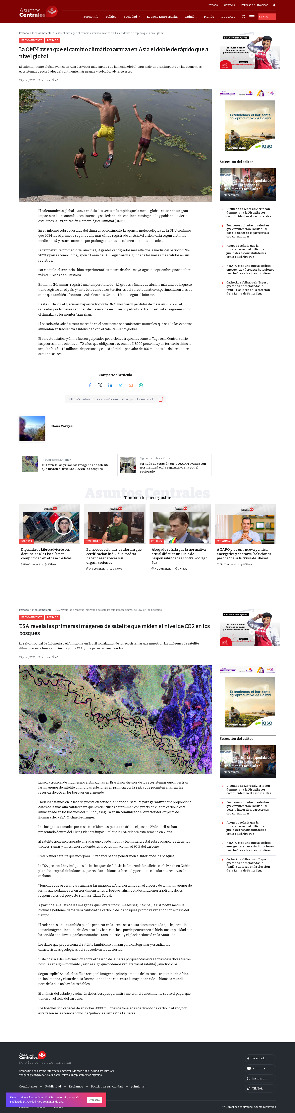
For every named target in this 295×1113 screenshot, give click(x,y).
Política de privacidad (23, 1101)
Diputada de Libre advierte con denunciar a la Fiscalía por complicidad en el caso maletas (248, 212)
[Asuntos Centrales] (38, 11)
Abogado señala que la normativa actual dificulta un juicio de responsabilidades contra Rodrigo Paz (247, 251)
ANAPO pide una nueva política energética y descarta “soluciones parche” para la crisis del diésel (250, 269)
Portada (24, 33)
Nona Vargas (61, 426)
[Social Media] (260, 1058)
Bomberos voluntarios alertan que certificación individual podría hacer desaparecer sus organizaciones (247, 231)
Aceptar (95, 1099)
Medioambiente (41, 33)
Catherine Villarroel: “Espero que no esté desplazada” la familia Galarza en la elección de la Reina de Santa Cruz (248, 288)
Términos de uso (53, 1101)
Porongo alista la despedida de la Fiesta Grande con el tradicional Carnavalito (247, 185)
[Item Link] (49, 524)
